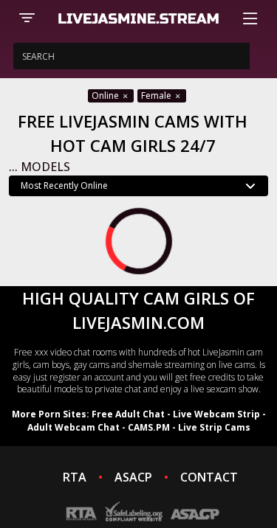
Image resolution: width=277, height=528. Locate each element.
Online (106, 95)
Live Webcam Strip (216, 414)
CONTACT (209, 477)
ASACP (133, 477)
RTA (74, 477)
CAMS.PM (149, 427)
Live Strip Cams (214, 427)
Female (157, 95)
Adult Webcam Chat (73, 427)
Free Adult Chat (128, 414)
